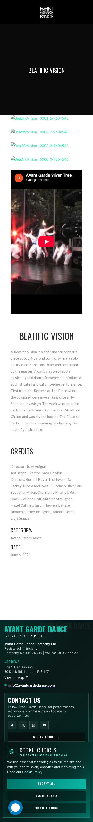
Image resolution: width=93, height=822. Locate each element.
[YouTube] (44, 725)
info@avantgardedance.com (31, 685)
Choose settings (46, 808)
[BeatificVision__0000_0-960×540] (46, 159)
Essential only (46, 796)
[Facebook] (12, 725)
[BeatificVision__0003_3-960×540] (46, 145)
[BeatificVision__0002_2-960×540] (46, 132)
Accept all (46, 784)
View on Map (16, 678)
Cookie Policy (32, 772)
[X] (23, 725)
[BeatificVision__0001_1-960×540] (46, 118)
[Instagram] (33, 725)
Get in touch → (46, 736)
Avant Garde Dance (26, 538)
